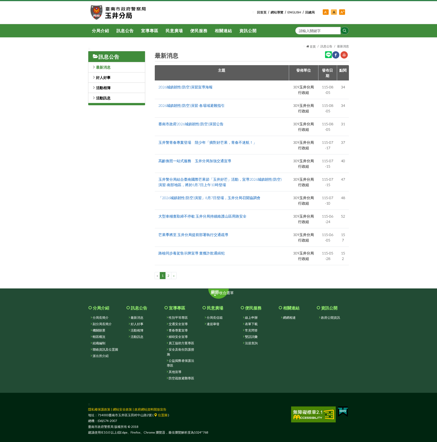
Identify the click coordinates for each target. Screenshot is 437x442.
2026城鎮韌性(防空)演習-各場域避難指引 (191, 105)
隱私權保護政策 (99, 409)
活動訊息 (103, 98)
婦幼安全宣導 (178, 337)
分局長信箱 (215, 317)
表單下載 (251, 324)
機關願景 (99, 330)
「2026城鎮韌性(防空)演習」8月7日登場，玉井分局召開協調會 (209, 197)
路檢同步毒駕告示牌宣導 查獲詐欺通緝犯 (191, 253)
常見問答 (251, 330)
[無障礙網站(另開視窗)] (313, 414)
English (294, 12)
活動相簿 (103, 87)
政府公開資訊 (330, 317)
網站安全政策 (122, 409)
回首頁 (262, 12)
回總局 (310, 12)
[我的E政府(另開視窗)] (343, 411)
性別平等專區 (178, 317)
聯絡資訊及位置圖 (105, 349)
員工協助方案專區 (181, 343)
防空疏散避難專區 (181, 378)
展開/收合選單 (225, 294)
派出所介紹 (101, 356)
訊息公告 (326, 46)
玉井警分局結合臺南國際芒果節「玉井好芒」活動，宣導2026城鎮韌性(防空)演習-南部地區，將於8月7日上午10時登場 (220, 182)
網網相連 (289, 317)
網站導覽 (277, 12)
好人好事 (103, 77)
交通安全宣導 (178, 324)
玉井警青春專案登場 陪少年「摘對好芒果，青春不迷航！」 (207, 142)
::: (253, 12)
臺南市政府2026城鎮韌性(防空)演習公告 (191, 124)
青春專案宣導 (178, 330)
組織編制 (99, 343)
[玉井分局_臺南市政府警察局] (118, 12)
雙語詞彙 (251, 337)
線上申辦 (251, 317)
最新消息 (103, 67)
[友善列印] (344, 55)
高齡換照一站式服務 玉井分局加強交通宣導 (194, 161)
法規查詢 (251, 343)
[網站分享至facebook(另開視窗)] (335, 55)
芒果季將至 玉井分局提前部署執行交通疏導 (193, 234)
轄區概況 (99, 337)
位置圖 (162, 415)
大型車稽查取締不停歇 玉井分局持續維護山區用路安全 (202, 216)
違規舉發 (213, 324)
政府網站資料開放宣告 (150, 409)
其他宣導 (175, 372)
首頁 (312, 46)
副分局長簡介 (102, 324)
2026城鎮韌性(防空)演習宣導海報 (185, 87)
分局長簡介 (101, 317)
